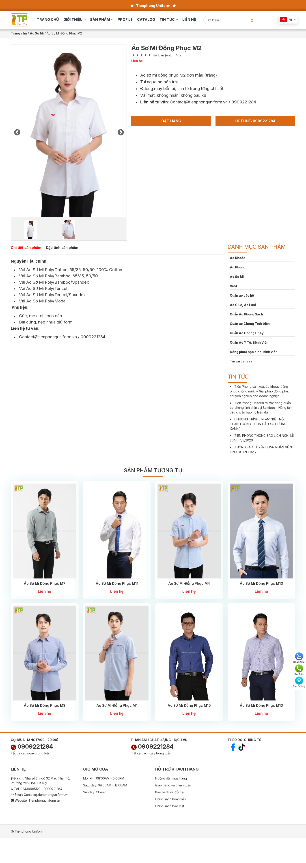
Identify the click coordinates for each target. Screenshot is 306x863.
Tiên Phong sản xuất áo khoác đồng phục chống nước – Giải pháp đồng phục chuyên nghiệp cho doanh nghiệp (260, 391)
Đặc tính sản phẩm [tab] (62, 247)
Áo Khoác (237, 258)
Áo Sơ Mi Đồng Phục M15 (189, 705)
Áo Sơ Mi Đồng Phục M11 (117, 583)
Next (120, 131)
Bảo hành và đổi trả (169, 792)
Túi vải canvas (241, 361)
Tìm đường (299, 686)
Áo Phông (237, 267)
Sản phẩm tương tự (153, 470)
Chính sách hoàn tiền (170, 799)
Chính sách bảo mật (169, 806)
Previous (17, 131)
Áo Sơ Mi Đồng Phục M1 (116, 705)
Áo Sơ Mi (237, 276)
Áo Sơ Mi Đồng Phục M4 (189, 583)
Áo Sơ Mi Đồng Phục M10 (261, 583)
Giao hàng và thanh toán (173, 785)
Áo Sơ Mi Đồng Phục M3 (44, 705)
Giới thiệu (72, 19)
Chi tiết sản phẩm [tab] (26, 247)
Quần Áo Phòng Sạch (246, 314)
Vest (233, 286)
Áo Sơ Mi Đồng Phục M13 (261, 705)
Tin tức (167, 19)
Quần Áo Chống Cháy (246, 333)
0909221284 (34, 746)
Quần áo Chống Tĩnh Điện (250, 323)
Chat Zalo (299, 662)
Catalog (146, 19)
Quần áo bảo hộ (242, 295)
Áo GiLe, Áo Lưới (243, 305)
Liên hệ (189, 19)
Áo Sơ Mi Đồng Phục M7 (44, 583)
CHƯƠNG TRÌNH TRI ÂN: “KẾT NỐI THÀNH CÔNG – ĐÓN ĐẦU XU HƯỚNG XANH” (258, 423)
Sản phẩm (100, 19)
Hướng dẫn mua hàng (171, 778)
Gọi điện (299, 674)
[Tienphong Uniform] (19, 19)
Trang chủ (48, 19)
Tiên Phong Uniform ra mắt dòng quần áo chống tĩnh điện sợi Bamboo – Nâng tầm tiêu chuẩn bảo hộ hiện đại (261, 407)
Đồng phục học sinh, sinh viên (254, 352)
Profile (125, 19)
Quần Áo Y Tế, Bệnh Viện (249, 342)
